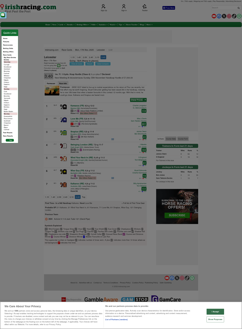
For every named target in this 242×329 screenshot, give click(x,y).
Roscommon (8, 118)
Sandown (7, 69)
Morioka (6, 107)
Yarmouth (7, 98)
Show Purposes (215, 319)
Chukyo (6, 82)
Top (10, 140)
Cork (5, 91)
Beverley (7, 71)
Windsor (6, 75)
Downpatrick (8, 116)
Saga (5, 86)
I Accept (215, 311)
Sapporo (7, 84)
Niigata (6, 80)
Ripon (6, 127)
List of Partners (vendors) (116, 319)
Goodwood (7, 67)
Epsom (6, 125)
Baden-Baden (8, 111)
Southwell (7, 121)
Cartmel (6, 73)
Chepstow (7, 78)
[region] (121, 315)
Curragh (6, 64)
